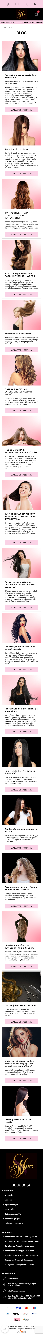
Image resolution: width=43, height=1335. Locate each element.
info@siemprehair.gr (16, 1291)
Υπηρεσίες (9, 1195)
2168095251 (13, 1278)
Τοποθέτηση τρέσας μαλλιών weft (19, 1250)
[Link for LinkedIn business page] (24, 1185)
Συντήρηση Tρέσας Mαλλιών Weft (19, 1264)
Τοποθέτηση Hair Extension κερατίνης (21, 1236)
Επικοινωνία (8, 1273)
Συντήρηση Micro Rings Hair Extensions (21, 1255)
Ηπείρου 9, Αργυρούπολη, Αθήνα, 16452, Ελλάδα (22, 1284)
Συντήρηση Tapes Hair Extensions (19, 1260)
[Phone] (7, 4)
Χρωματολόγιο (11, 1204)
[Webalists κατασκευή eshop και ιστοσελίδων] (21, 1331)
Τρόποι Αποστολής (13, 1213)
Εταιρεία (8, 1199)
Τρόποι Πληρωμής (12, 1218)
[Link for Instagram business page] (19, 1185)
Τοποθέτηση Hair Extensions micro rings (22, 1241)
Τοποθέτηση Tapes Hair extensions (19, 1246)
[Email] (17, 4)
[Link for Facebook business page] (14, 1185)
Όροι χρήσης (10, 1209)
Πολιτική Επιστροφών (14, 1223)
